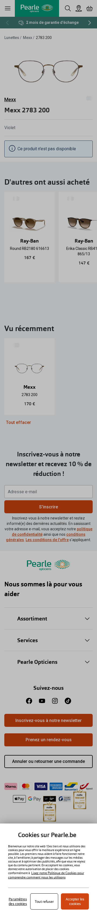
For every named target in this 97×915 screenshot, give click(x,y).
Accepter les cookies (75, 901)
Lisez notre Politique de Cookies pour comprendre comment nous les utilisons (46, 875)
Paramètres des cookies (18, 901)
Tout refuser (44, 901)
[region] (48, 869)
